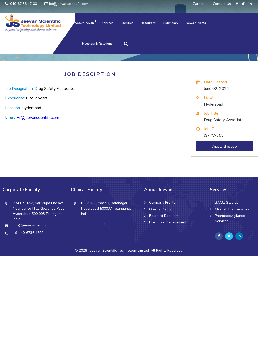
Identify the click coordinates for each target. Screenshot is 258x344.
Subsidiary (170, 23)
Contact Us (222, 3)
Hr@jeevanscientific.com (37, 117)
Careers (199, 3)
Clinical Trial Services (232, 209)
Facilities (127, 23)
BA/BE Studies (226, 202)
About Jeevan (84, 23)
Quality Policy (160, 209)
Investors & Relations (97, 44)
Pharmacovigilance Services (230, 218)
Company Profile (162, 202)
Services (107, 23)
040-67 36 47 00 (23, 3)
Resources (148, 23)
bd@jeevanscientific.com (69, 3)
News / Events (196, 23)
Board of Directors (164, 215)
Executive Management (167, 222)
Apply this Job (224, 146)
